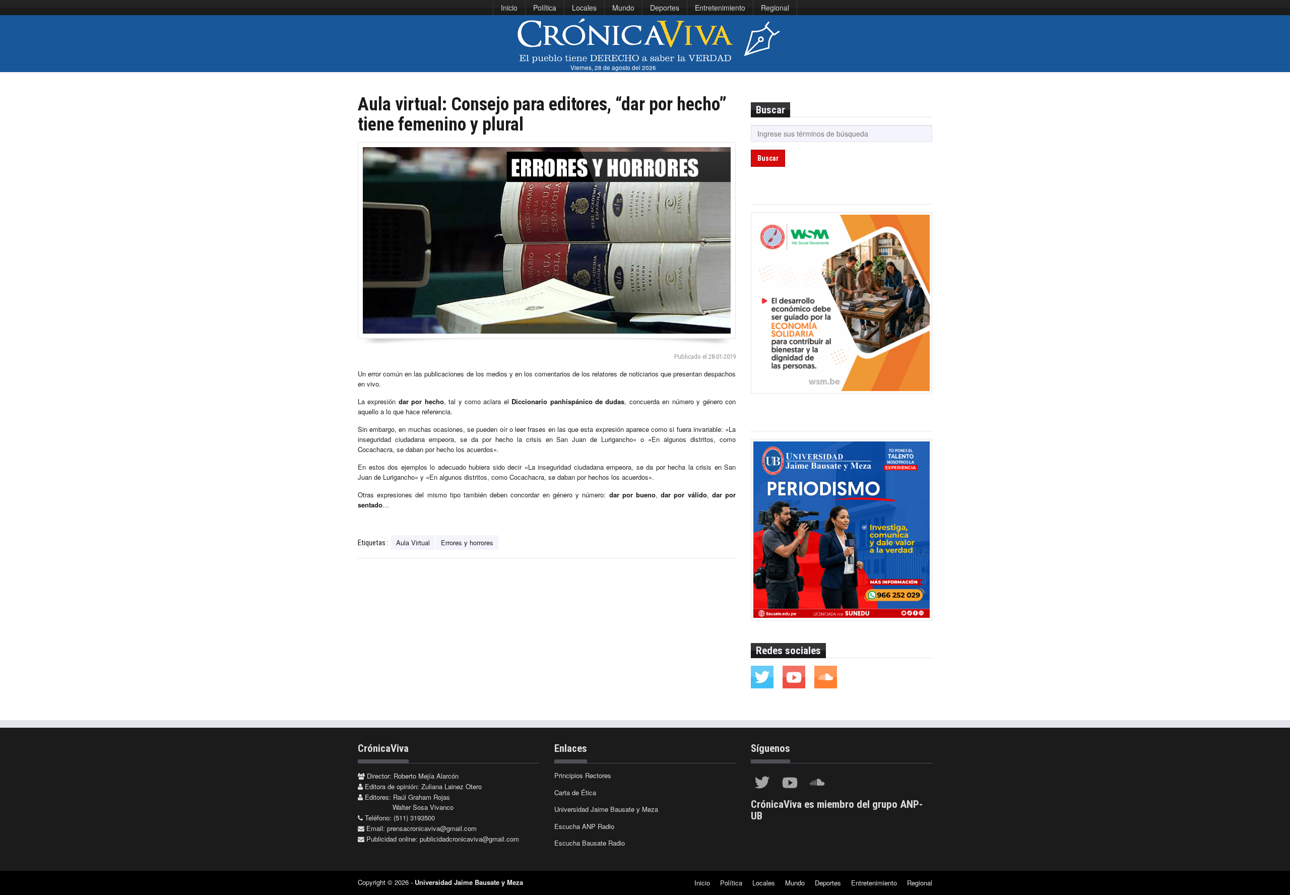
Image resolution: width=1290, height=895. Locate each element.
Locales (584, 8)
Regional (775, 8)
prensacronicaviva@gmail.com (432, 828)
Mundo (623, 8)
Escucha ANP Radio (584, 826)
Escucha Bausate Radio (589, 843)
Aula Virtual (413, 542)
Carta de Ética (575, 792)
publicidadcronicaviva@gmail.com (469, 839)
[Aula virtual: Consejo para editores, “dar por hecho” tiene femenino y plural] (547, 240)
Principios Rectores (582, 775)
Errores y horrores (467, 542)
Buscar (768, 158)
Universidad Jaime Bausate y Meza (606, 809)
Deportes (664, 8)
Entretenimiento (720, 8)
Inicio (509, 8)
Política (544, 8)
